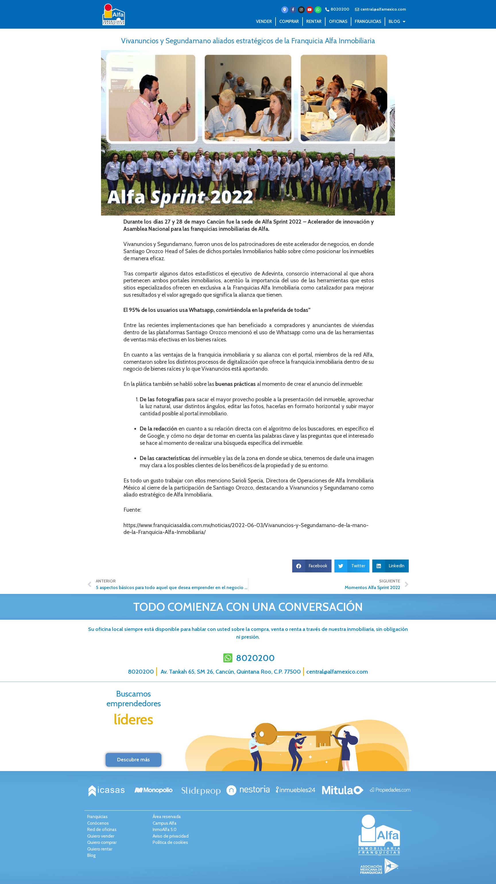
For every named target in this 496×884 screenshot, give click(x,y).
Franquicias (368, 21)
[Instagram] (301, 9)
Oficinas (338, 21)
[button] (312, 566)
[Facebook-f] (293, 9)
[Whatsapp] (318, 9)
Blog (394, 21)
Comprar (289, 21)
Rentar (313, 21)
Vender (264, 21)
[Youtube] (309, 9)
